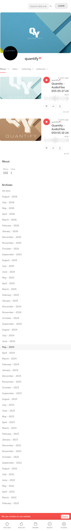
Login (61, 6)
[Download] (59, 106)
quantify (31, 58)
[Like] (47, 106)
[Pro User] (39, 58)
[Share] (54, 106)
